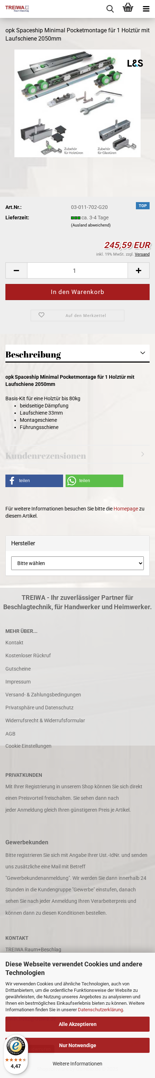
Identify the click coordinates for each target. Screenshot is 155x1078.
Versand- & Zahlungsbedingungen (43, 694)
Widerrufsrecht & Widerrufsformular (45, 720)
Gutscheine (18, 669)
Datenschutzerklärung (100, 1009)
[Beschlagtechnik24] (14, 9)
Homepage (126, 509)
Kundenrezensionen (45, 455)
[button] (16, 270)
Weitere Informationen (77, 1064)
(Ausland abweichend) (91, 225)
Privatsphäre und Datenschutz (39, 707)
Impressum (18, 682)
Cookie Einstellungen (28, 746)
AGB (10, 734)
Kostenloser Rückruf (28, 655)
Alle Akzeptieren (78, 1024)
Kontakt (14, 642)
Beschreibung (33, 354)
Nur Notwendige (77, 1045)
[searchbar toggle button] (110, 9)
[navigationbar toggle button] (146, 9)
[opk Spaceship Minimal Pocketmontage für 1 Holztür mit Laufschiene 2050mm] (77, 103)
